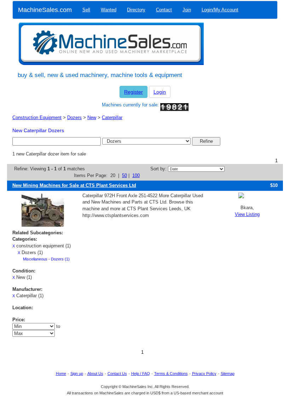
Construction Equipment (37, 117)
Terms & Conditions (171, 373)
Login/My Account (220, 9)
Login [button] (159, 92)
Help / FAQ (140, 373)
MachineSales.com (45, 9)
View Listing (247, 214)
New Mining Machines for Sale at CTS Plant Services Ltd (74, 185)
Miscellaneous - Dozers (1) (46, 259)
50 (124, 175)
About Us (95, 373)
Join (186, 9)
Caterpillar (112, 117)
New (91, 117)
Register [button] (133, 92)
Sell (86, 9)
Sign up (76, 373)
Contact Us (117, 373)
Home (61, 373)
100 (136, 175)
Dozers (74, 117)
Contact (164, 9)
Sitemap (227, 373)
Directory (136, 9)
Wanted (108, 9)
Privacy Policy (204, 373)
